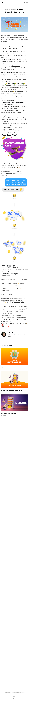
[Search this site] (24, 2)
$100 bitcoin (9, 72)
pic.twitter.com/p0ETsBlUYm (14, 300)
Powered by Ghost (14, 702)
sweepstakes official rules (13, 319)
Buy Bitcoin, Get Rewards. (8, 413)
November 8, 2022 (19, 302)
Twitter (14, 696)
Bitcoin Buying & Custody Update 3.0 (11, 390)
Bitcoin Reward (20, 9)
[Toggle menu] (27, 2)
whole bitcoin (12, 47)
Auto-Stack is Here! (7, 367)
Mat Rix (10, 333)
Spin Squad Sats (15, 66)
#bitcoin (10, 279)
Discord (14, 698)
